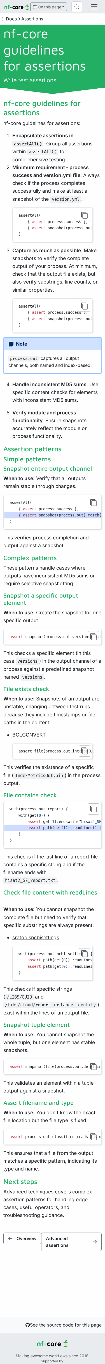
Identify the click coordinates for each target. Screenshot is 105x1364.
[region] (52, 224)
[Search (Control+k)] (76, 6)
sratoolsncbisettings (35, 937)
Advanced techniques (28, 1192)
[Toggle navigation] (94, 6)
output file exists (66, 274)
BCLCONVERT (29, 735)
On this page (49, 6)
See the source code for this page (66, 1325)
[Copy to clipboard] (84, 215)
